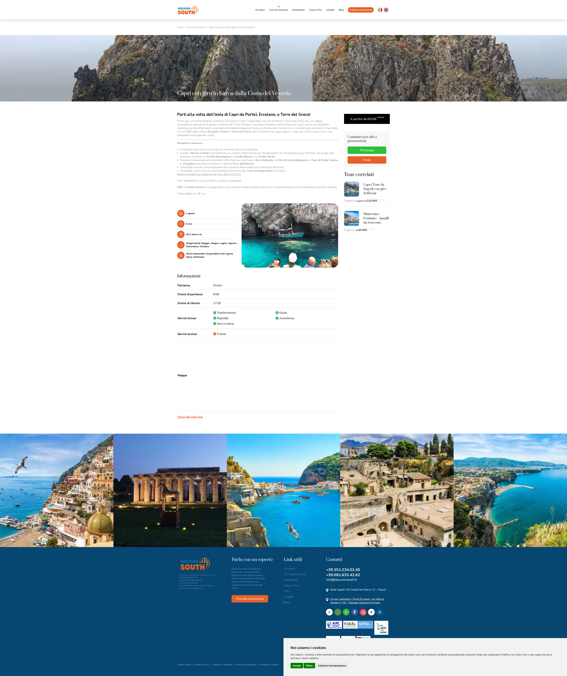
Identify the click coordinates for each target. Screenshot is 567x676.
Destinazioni (298, 10)
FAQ (286, 591)
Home (180, 27)
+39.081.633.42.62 (343, 574)
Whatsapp (367, 150)
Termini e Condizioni (222, 664)
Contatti (330, 10)
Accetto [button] (297, 665)
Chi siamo (260, 10)
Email (367, 160)
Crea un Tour (315, 10)
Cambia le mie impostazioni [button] (332, 665)
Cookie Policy (184, 664)
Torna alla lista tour (190, 417)
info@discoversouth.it (341, 579)
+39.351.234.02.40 (343, 569)
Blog (341, 10)
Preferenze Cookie (269, 664)
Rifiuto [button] (309, 665)
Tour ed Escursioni (278, 10)
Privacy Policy (202, 664)
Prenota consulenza (361, 10)
